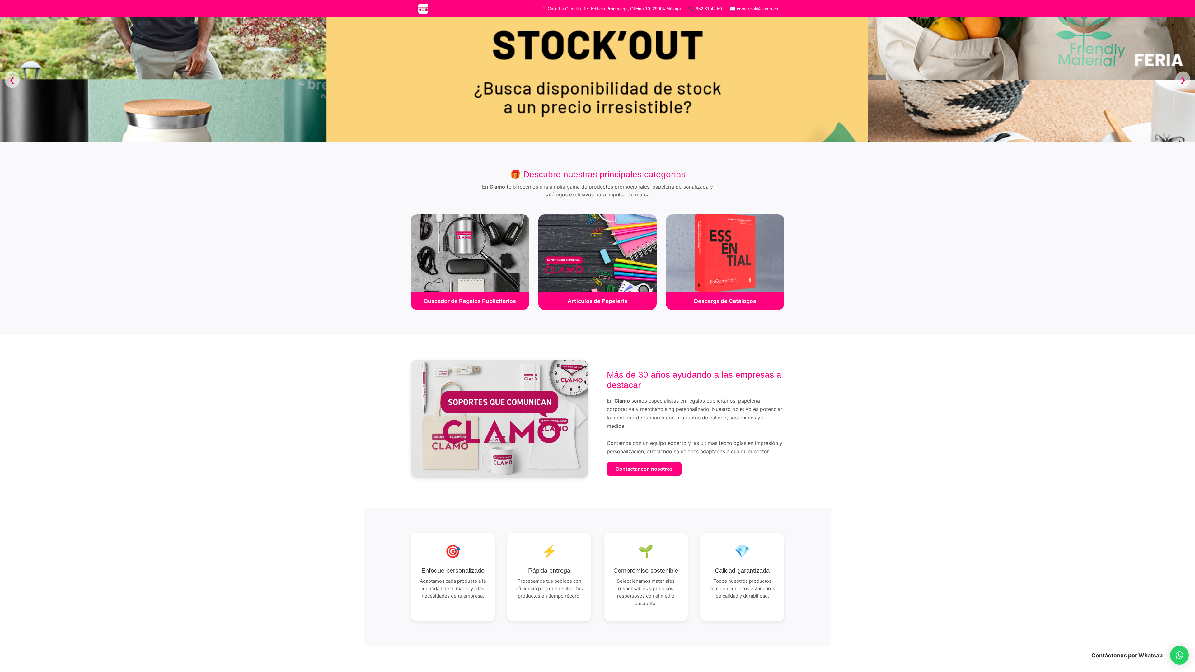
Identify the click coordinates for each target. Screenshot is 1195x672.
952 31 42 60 (709, 8)
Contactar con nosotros (644, 469)
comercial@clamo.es (757, 8)
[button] (1179, 655)
